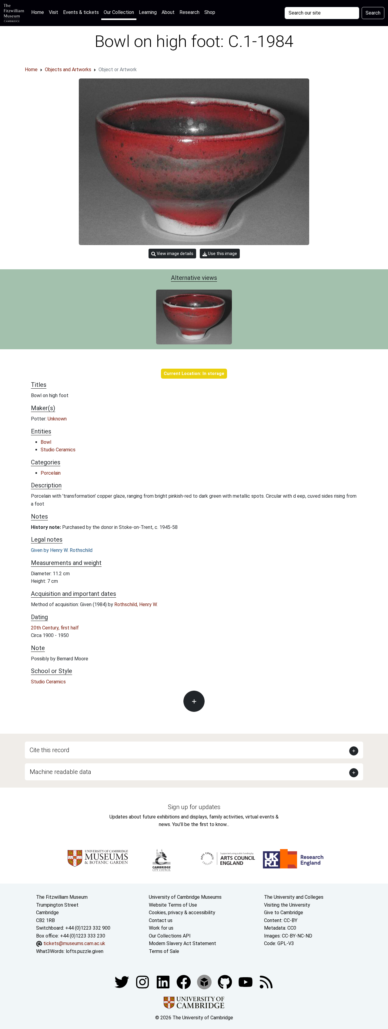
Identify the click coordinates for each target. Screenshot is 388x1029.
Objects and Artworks (68, 69)
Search (373, 13)
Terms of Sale (164, 951)
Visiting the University (287, 905)
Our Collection (119, 12)
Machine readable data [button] (60, 771)
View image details (174, 253)
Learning (148, 12)
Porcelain (51, 473)
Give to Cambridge (283, 912)
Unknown (57, 419)
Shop (209, 12)
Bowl (46, 442)
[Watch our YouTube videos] (246, 981)
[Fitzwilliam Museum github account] (225, 981)
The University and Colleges (293, 897)
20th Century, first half (55, 628)
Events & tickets (81, 12)
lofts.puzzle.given (84, 951)
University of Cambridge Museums (185, 897)
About (168, 12)
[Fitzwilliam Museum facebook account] (163, 981)
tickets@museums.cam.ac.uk (74, 943)
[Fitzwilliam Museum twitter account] (122, 981)
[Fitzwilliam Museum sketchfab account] (205, 981)
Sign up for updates (194, 807)
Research (189, 12)
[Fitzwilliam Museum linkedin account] (184, 981)
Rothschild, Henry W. (136, 604)
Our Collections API (170, 936)
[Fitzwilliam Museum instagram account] (143, 981)
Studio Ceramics (58, 450)
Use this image (222, 253)
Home (38, 12)
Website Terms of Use (173, 905)
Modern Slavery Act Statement (182, 943)
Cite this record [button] (49, 750)
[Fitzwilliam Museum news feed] (266, 981)
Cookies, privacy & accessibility (182, 912)
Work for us (161, 928)
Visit (53, 12)
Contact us (160, 920)
